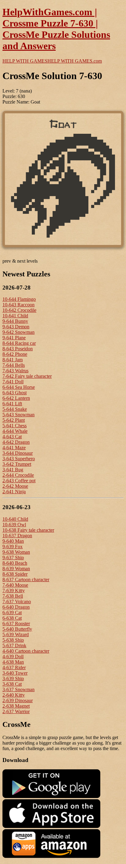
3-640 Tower (15, 673)
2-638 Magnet (16, 706)
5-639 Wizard (15, 634)
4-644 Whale (15, 431)
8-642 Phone (14, 354)
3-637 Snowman (18, 689)
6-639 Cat (12, 612)
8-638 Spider (15, 574)
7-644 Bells (13, 365)
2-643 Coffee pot (18, 480)
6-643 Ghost (14, 392)
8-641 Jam (12, 359)
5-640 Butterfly (17, 629)
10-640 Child (15, 519)
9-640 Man (13, 541)
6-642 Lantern (16, 398)
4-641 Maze (14, 447)
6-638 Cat (12, 618)
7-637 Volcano (16, 601)
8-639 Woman (16, 568)
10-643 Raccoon (18, 304)
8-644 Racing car (19, 343)
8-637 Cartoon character (25, 579)
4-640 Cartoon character (25, 651)
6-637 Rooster (16, 623)
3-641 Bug (12, 469)
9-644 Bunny (15, 321)
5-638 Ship (13, 640)
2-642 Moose (15, 486)
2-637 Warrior (16, 711)
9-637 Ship (13, 557)
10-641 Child (15, 315)
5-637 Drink (14, 645)
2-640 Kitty (13, 695)
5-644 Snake (14, 409)
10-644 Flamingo (19, 299)
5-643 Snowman (18, 414)
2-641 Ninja (14, 491)
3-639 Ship (13, 678)
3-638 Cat (12, 684)
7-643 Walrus (15, 370)
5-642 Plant (13, 420)
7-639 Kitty (13, 590)
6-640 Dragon (16, 607)
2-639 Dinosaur (17, 700)
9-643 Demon (15, 326)
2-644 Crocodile (18, 475)
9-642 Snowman (18, 332)
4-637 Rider (14, 667)
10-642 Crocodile (19, 310)
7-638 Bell (12, 596)
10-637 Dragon (17, 535)
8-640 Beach (14, 563)
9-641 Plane (14, 337)
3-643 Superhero (18, 458)
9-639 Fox (12, 546)
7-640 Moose (15, 585)
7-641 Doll (13, 381)
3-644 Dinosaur (17, 453)
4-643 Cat (12, 436)
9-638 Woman (16, 552)
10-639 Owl (14, 524)
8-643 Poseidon (17, 348)
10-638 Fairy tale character (28, 530)
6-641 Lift (12, 403)
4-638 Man (13, 662)
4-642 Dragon (16, 442)
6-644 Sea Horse (18, 387)
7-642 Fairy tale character (27, 376)
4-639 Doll (13, 656)
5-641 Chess (14, 425)
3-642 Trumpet (16, 464)
